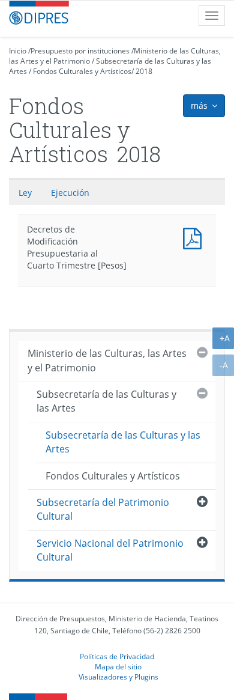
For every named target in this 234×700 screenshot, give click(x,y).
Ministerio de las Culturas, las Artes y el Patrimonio (107, 360)
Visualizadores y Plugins (118, 676)
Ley (25, 192)
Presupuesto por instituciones (80, 51)
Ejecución (70, 192)
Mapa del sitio (118, 666)
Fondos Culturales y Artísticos (82, 71)
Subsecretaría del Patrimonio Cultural (103, 509)
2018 (144, 71)
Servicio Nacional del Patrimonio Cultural (110, 550)
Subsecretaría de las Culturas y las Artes (106, 401)
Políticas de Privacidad (117, 656)
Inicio (17, 51)
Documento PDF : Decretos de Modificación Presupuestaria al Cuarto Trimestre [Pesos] (195, 237)
